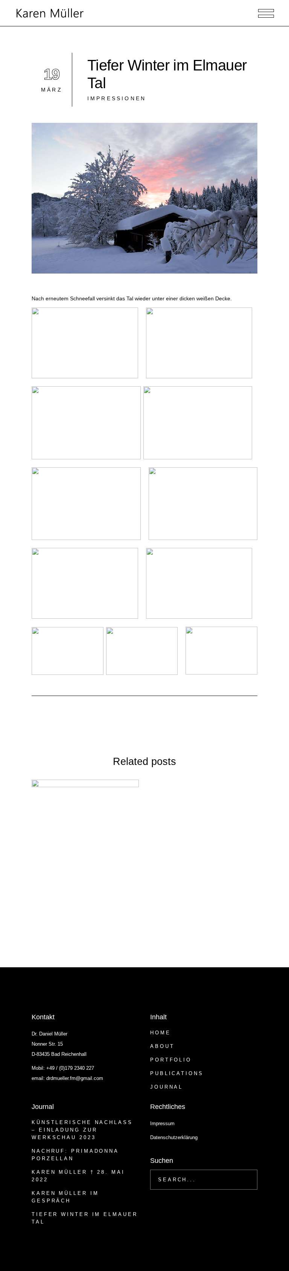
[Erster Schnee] (85, 833)
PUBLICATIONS (177, 1073)
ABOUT (162, 1046)
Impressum (162, 1123)
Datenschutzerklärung (174, 1137)
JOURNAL (166, 1087)
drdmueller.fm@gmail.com (74, 1078)
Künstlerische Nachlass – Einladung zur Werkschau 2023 (82, 1130)
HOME (160, 1032)
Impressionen (116, 98)
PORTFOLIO (171, 1060)
